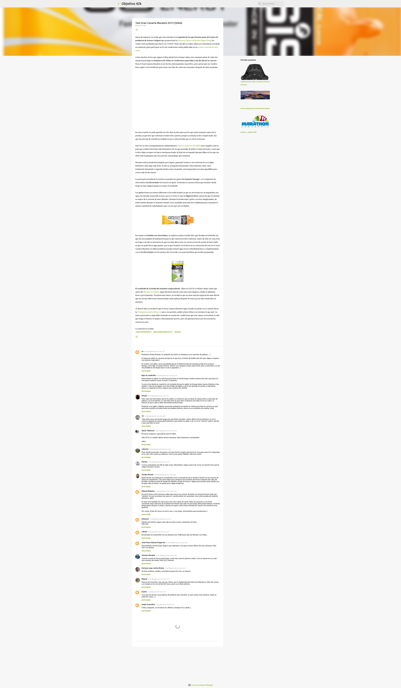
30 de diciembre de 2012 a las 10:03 (160, 449)
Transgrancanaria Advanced (149, 312)
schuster (145, 449)
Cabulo (144, 532)
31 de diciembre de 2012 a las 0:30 (166, 555)
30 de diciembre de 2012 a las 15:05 (166, 491)
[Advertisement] (177, 664)
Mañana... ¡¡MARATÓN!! (249, 132)
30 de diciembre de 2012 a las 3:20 (166, 375)
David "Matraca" (148, 431)
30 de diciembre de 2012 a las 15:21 (160, 519)
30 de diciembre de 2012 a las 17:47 (176, 542)
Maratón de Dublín (151, 292)
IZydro (144, 592)
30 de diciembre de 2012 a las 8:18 (166, 430)
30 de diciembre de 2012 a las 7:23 (158, 396)
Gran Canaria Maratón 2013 (163, 332)
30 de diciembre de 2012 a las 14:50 (165, 474)
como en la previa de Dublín (189, 146)
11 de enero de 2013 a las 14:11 (164, 604)
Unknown (145, 519)
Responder (146, 371)
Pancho (144, 462)
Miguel (144, 579)
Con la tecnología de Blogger (202, 685)
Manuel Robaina (148, 491)
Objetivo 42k (131, 3)
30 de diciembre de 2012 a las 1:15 (154, 351)
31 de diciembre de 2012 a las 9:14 (175, 568)
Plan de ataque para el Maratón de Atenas (255, 108)
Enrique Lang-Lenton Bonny (153, 568)
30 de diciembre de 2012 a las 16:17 (158, 531)
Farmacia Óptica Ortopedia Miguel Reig (194, 40)
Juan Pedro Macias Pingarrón (153, 542)
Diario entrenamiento (143, 332)
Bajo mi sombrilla (149, 375)
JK (143, 416)
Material (177, 332)
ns (142, 351)
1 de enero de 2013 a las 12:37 (157, 592)
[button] (136, 29)
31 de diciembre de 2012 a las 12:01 (158, 579)
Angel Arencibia (148, 604)
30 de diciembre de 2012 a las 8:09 (155, 416)
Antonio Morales (148, 555)
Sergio (144, 396)
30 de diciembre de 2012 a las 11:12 (159, 462)
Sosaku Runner (148, 474)
